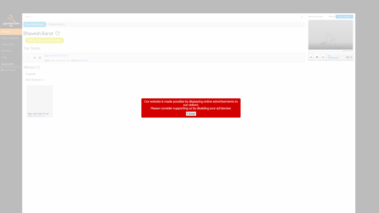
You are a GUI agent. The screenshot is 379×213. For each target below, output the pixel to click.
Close (191, 113)
